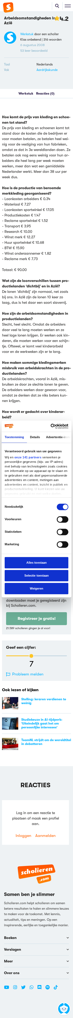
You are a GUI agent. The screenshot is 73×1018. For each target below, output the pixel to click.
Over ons (11, 973)
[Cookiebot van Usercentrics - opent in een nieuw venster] (51, 426)
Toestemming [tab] (14, 437)
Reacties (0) (45, 93)
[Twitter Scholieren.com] (25, 989)
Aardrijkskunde (47, 70)
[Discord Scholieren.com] (41, 989)
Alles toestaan (36, 562)
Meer (8, 961)
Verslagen (12, 949)
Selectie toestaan (36, 575)
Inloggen (23, 835)
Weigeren (36, 588)
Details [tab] (35, 437)
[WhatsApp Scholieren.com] (33, 989)
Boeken (10, 938)
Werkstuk (26, 34)
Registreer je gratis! (37, 618)
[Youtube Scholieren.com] (8, 989)
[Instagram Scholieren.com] (16, 989)
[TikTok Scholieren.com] (56, 989)
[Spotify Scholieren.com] (49, 989)
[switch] (62, 519)
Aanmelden (45, 835)
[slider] (31, 655)
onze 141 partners (28, 457)
